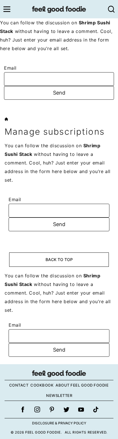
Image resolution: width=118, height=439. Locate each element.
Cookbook (42, 385)
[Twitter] (66, 409)
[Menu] (7, 9)
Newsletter (59, 395)
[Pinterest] (51, 409)
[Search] (111, 9)
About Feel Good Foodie (82, 385)
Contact (19, 385)
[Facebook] (22, 409)
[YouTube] (81, 409)
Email (10, 68)
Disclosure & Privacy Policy (59, 423)
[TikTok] (95, 409)
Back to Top (59, 259)
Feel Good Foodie (59, 9)
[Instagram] (37, 409)
